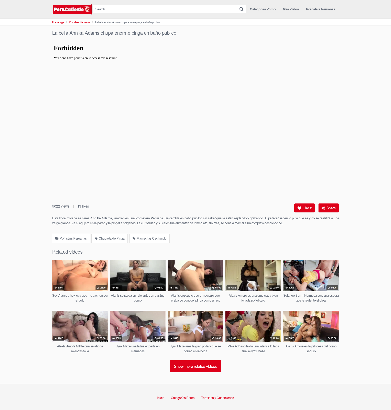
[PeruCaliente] (72, 9)
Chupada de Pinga (111, 238)
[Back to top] (380, 397)
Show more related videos (195, 366)
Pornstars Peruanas (320, 9)
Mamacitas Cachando (151, 238)
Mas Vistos (291, 9)
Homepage (58, 22)
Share (330, 207)
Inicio (160, 397)
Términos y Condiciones (217, 397)
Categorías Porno (263, 9)
